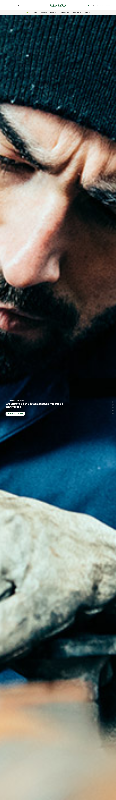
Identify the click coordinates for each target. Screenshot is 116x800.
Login (101, 5)
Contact (88, 12)
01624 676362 (9, 5)
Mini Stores (65, 12)
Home (27, 12)
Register (108, 5)
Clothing (43, 12)
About (35, 12)
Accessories (76, 12)
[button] (113, 402)
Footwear (53, 12)
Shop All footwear (14, 413)
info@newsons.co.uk (21, 5)
